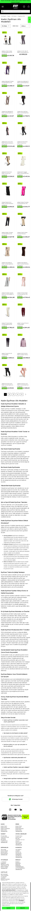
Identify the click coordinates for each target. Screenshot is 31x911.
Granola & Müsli (5, 837)
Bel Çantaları (4, 874)
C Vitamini (3, 862)
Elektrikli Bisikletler (18, 865)
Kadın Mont (4, 827)
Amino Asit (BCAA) (18, 838)
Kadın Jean (4, 829)
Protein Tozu (19, 836)
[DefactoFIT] (15, 6)
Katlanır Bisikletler (18, 862)
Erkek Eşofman (20, 828)
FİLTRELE (4, 26)
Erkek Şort (18, 827)
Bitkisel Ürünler (5, 864)
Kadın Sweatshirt (5, 828)
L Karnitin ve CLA (20, 839)
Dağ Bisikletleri (20, 866)
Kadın (9, 16)
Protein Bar (4, 836)
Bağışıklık (3, 863)
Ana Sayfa (3, 16)
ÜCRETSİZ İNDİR (25, 817)
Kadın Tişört (4, 826)
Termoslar (3, 849)
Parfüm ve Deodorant (18, 852)
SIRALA (23, 26)
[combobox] (15, 11)
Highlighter (18, 854)
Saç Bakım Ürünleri (18, 850)
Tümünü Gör (4, 831)
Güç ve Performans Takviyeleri (19, 842)
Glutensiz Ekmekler (3, 839)
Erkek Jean (18, 829)
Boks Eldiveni (4, 853)
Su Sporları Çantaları (4, 877)
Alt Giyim (14, 16)
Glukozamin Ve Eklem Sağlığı (5, 866)
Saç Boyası (18, 855)
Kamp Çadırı (4, 852)
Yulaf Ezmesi (4, 841)
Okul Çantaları (4, 875)
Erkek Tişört (19, 826)
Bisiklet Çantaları (5, 879)
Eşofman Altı (21, 16)
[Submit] (2, 11)
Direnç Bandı (4, 850)
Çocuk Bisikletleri (20, 868)
